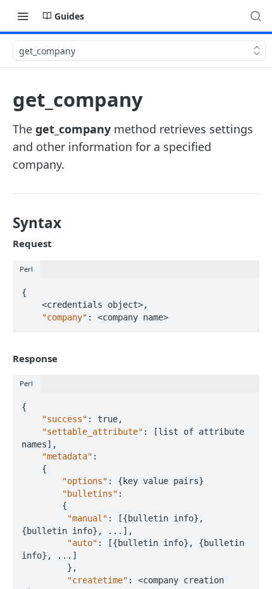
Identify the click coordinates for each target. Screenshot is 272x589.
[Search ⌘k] (255, 16)
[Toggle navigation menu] (23, 16)
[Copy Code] (244, 288)
